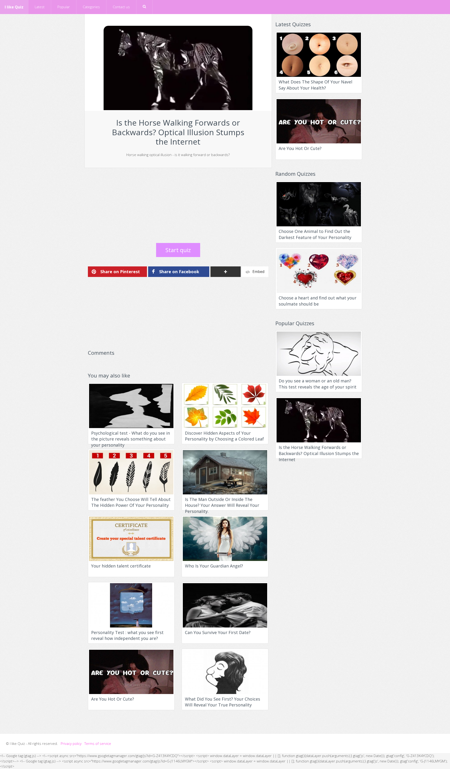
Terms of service (97, 743)
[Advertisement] (178, 205)
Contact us (121, 6)
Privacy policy (71, 743)
